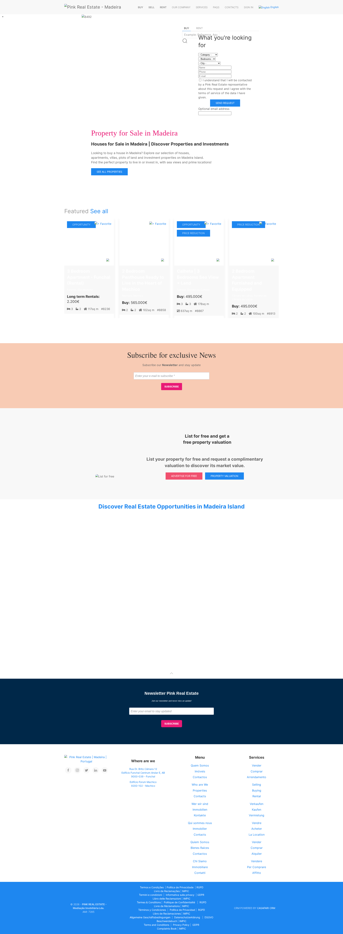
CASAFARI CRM (266, 908)
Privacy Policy (181, 924)
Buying (256, 790)
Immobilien (200, 809)
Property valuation (224, 475)
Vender (256, 765)
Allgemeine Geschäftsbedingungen (150, 917)
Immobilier (200, 828)
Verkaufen (256, 804)
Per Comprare (256, 867)
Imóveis (200, 771)
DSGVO (209, 917)
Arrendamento (256, 777)
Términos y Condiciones (152, 909)
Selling (256, 784)
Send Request (225, 102)
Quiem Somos (199, 842)
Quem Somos (200, 765)
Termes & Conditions (149, 902)
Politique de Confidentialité (179, 902)
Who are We (200, 784)
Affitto (256, 873)
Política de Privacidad (182, 909)
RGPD (200, 887)
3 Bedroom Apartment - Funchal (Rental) (88, 277)
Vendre (256, 823)
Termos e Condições (152, 887)
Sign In (248, 7)
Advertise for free (184, 475)
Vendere (256, 861)
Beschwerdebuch (167, 921)
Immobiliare (200, 867)
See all (99, 211)
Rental (256, 796)
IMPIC (185, 891)
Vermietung (256, 815)
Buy (140, 7)
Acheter (256, 828)
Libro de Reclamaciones (167, 913)
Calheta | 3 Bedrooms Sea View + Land (198, 277)
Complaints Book (167, 928)
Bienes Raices (200, 848)
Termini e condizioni (150, 894)
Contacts (231, 7)
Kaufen (256, 809)
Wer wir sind (200, 804)
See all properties (109, 171)
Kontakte (200, 815)
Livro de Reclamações (167, 891)
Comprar (257, 771)
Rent (163, 7)
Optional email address (213, 109)
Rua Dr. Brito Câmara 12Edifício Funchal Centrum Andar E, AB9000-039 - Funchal (143, 772)
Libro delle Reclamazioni (167, 898)
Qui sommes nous (200, 823)
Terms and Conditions (156, 924)
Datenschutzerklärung (187, 917)
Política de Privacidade (180, 887)
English (274, 7)
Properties (200, 790)
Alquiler (257, 853)
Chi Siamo (200, 861)
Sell (151, 7)
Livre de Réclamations (167, 906)
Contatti (199, 873)
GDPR (200, 894)
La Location (257, 834)
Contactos (200, 777)
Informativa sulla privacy (180, 894)
